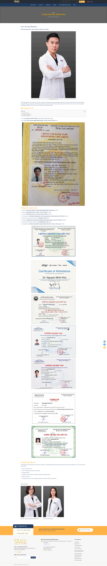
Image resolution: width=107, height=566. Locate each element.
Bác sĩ (53, 12)
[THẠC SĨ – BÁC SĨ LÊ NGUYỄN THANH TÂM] (31, 501)
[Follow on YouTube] (19, 552)
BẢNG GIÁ (48, 5)
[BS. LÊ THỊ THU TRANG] (53, 501)
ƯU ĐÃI (54, 5)
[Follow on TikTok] (17, 552)
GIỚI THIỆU (33, 5)
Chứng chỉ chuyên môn (26, 114)
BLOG (74, 5)
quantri (58, 16)
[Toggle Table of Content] (84, 111)
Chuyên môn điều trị (26, 115)
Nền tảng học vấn (25, 112)
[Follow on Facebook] (14, 552)
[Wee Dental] (19, 1)
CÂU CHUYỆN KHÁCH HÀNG (64, 5)
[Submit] (77, 2)
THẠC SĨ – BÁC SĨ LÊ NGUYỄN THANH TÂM (30, 518)
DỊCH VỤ (41, 5)
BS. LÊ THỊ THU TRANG (48, 518)
